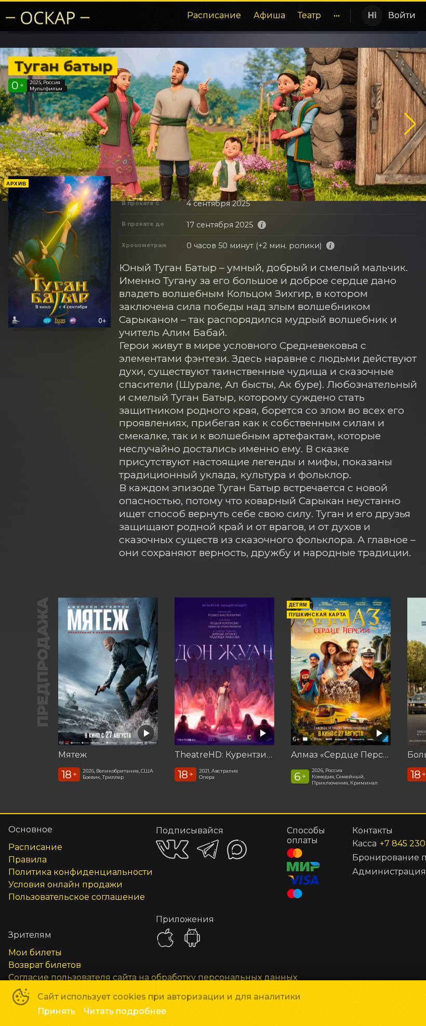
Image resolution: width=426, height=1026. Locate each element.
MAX (237, 849)
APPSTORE (165, 937)
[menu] (223, 15)
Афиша (269, 15)
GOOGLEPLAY (192, 937)
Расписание (214, 15)
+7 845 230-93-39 (386, 843)
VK (172, 849)
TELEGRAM (208, 849)
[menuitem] (214, 15)
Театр (309, 15)
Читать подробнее (125, 1011)
